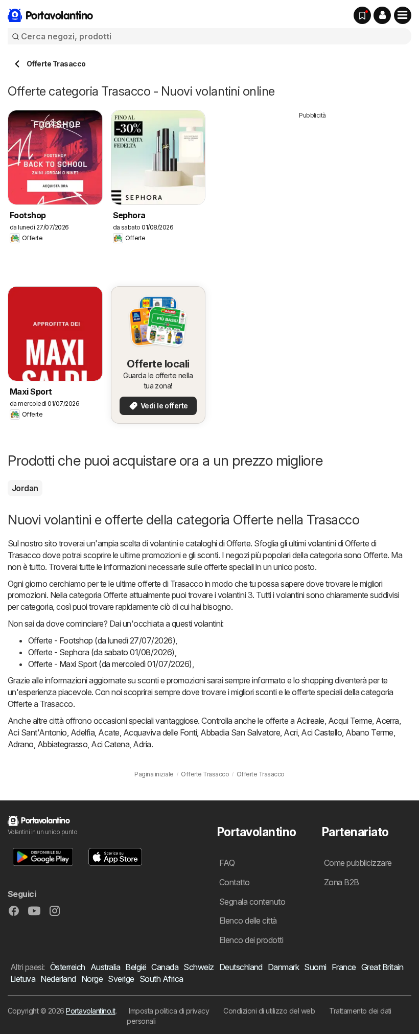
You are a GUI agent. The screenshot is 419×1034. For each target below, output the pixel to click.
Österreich (67, 967)
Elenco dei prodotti (251, 940)
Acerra (387, 721)
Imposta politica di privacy (169, 1010)
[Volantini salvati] (362, 15)
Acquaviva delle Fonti (160, 732)
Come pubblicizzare (358, 863)
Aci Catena (110, 744)
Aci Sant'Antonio (37, 732)
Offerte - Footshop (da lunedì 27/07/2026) (101, 640)
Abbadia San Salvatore (240, 732)
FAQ (227, 863)
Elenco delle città (248, 920)
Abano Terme (369, 732)
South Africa (161, 979)
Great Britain (382, 967)
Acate (108, 732)
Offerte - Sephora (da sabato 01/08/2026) (101, 652)
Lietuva (22, 979)
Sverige (121, 979)
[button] (382, 15)
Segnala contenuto (252, 902)
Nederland (58, 979)
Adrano (21, 744)
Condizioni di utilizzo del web (269, 1010)
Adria (142, 744)
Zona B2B (341, 882)
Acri (290, 732)
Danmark (283, 967)
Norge (92, 979)
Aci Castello (321, 732)
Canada (164, 967)
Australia (105, 967)
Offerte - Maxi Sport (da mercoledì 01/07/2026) (110, 664)
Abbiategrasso (62, 744)
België (135, 967)
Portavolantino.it (90, 1010)
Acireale (310, 721)
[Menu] (402, 15)
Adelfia (83, 732)
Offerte (238, 543)
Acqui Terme (350, 721)
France (344, 967)
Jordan (25, 488)
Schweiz (198, 967)
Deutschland (241, 967)
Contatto (234, 882)
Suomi (315, 967)
